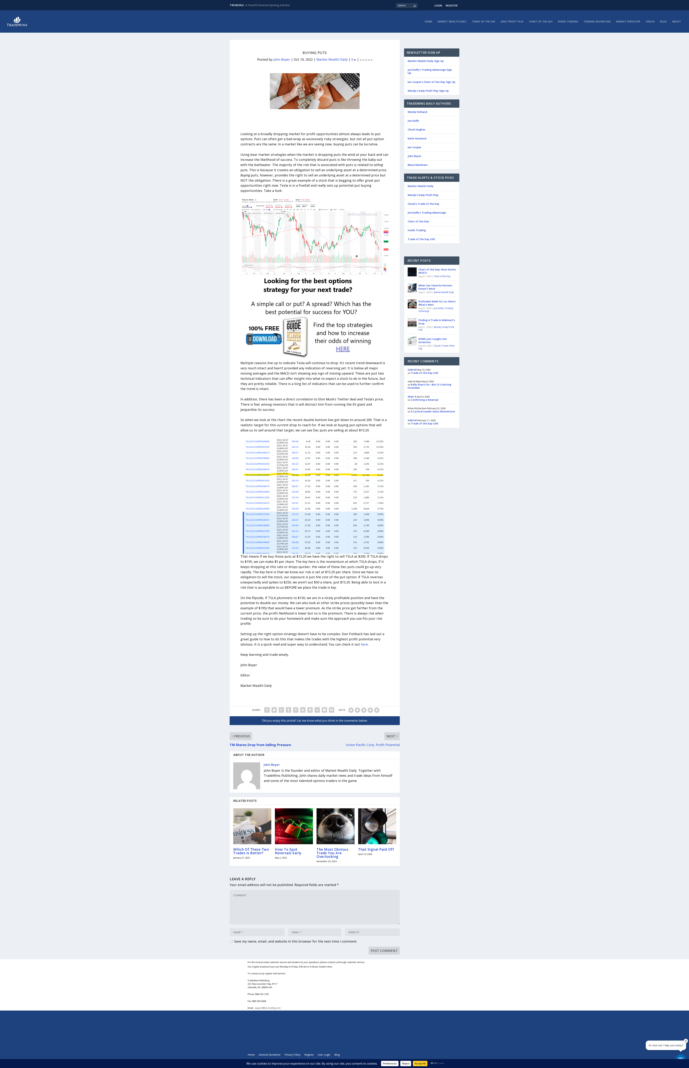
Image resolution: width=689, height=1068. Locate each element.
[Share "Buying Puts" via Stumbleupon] (317, 710)
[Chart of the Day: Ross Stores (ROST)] (412, 271)
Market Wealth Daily (452, 21)
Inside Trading (568, 21)
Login (438, 5)
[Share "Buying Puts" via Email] (324, 710)
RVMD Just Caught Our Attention (432, 340)
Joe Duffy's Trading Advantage (435, 310)
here (364, 644)
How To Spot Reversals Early (288, 851)
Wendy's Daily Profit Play (436, 328)
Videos (650, 21)
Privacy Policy (292, 1054)
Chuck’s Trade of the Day (423, 203)
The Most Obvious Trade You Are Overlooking (332, 853)
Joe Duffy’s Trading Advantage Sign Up (430, 71)
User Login (324, 1054)
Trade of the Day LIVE (421, 239)
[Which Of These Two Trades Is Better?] (252, 826)
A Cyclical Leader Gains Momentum (433, 411)
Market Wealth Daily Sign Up (426, 61)
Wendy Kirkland (417, 112)
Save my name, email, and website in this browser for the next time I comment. (295, 941)
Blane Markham (418, 165)
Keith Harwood (417, 138)
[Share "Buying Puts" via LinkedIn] (302, 710)
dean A (412, 396)
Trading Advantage (597, 21)
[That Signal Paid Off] (377, 826)
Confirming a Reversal (424, 399)
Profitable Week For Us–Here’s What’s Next (437, 303)
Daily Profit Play (512, 21)
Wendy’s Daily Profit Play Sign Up (428, 90)
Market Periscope (628, 21)
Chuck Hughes (416, 129)
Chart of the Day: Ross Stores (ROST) (437, 271)
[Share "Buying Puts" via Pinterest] (295, 710)
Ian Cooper (414, 147)
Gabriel (412, 369)
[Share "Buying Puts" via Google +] (281, 710)
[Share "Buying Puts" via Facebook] (267, 710)
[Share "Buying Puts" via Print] (331, 710)
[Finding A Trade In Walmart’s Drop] (412, 322)
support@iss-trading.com (268, 1007)
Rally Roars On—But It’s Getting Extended (429, 386)
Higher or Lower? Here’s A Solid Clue (266, 5)
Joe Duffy (413, 120)
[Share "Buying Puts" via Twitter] (274, 710)
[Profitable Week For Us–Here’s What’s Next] (412, 303)
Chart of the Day (541, 21)
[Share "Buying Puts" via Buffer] (310, 710)
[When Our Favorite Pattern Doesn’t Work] (412, 287)
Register (452, 5)
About (676, 21)
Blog (663, 21)
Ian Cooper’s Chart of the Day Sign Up (431, 82)
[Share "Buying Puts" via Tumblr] (288, 710)
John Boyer (281, 59)
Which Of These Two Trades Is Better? (251, 851)
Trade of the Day (483, 21)
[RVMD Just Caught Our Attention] (412, 341)
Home (428, 21)
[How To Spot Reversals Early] (294, 826)
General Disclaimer (270, 1054)
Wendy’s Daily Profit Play (423, 195)
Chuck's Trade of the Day (436, 347)
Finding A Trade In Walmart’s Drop (436, 321)
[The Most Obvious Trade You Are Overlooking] (336, 826)
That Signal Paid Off (376, 849)
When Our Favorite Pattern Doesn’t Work (435, 287)
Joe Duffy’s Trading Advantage (427, 212)
